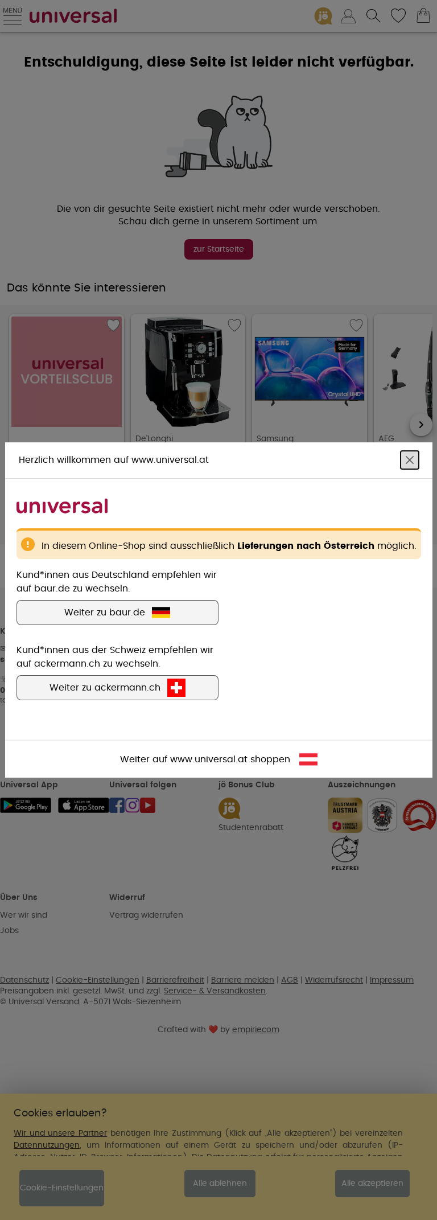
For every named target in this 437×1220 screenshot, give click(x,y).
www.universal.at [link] (209, 759)
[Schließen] (410, 460)
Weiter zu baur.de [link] (104, 612)
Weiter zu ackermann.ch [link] (105, 687)
